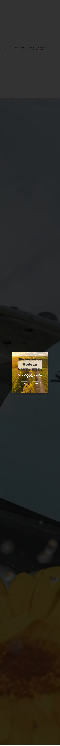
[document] (30, 372)
